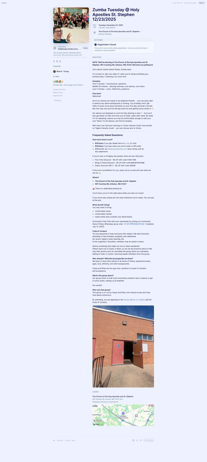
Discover (60, 440)
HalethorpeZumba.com (117, 149)
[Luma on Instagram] (133, 440)
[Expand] (71, 57)
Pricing (67, 440)
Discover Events (190, 3)
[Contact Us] (141, 440)
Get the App (149, 440)
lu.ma (127, 143)
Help (73, 440)
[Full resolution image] (123, 346)
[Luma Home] (4, 2)
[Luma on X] (137, 440)
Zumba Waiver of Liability (134, 300)
